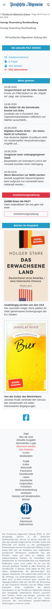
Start (26, 433)
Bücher (26, 499)
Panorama (26, 470)
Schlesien (26, 493)
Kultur (26, 464)
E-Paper (12, 61)
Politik (26, 461)
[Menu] (4, 4)
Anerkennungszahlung (26, 214)
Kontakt (26, 518)
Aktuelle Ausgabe (26, 440)
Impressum (26, 521)
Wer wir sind (26, 437)
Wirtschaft (26, 467)
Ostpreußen (26, 483)
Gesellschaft (26, 474)
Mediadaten (26, 456)
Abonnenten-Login (26, 443)
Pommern (26, 486)
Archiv (26, 452)
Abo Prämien (26, 449)
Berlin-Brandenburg (26, 489)
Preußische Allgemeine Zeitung (16, 14)
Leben (26, 477)
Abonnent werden (26, 446)
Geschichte (26, 480)
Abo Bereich (14, 66)
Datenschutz (26, 524)
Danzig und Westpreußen (26, 496)
